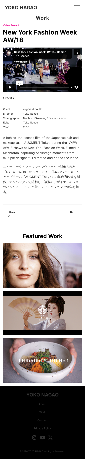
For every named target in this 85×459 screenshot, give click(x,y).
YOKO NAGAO (21, 7)
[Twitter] (50, 437)
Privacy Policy (42, 428)
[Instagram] (34, 437)
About (42, 404)
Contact (42, 420)
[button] (77, 7)
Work (42, 412)
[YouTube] (42, 437)
